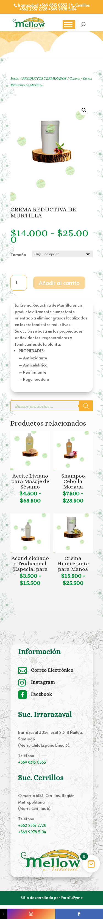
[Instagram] (31, 914)
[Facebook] (79, 914)
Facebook (41, 694)
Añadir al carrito (59, 283)
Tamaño (18, 254)
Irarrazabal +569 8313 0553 (42, 5)
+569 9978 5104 (62, 8)
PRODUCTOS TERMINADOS (44, 78)
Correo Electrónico (52, 670)
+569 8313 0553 (32, 762)
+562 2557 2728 (33, 8)
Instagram (43, 682)
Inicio (14, 78)
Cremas (74, 78)
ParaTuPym (70, 897)
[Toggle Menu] (68, 24)
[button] (84, 110)
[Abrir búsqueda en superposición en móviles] (51, 405)
